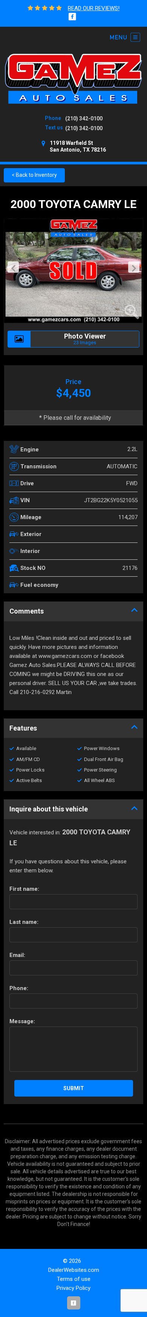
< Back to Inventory (34, 175)
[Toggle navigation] (125, 37)
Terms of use (73, 1279)
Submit (73, 1088)
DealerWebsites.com (73, 1270)
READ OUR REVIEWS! (93, 8)
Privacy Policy (73, 1288)
